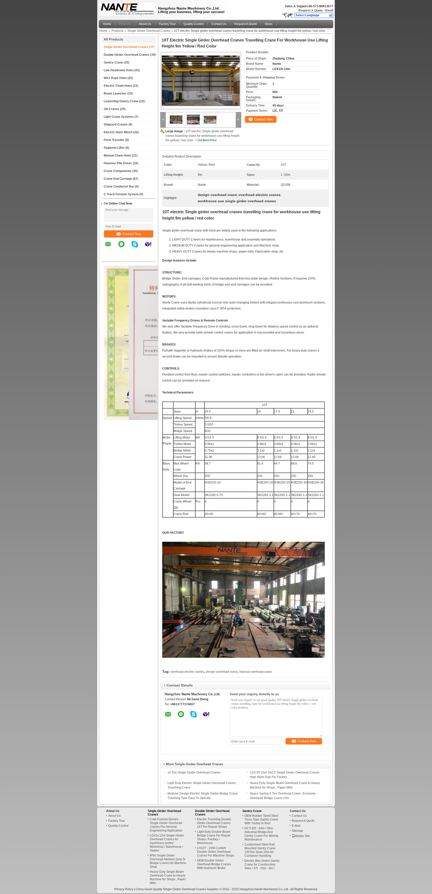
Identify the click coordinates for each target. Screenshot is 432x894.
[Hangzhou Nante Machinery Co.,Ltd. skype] (138, 247)
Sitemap (297, 830)
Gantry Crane (113, 62)
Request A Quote (310, 10)
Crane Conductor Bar (119, 186)
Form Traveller (114, 140)
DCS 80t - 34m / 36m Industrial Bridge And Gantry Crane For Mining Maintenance (261, 833)
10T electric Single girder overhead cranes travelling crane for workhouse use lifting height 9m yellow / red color (202, 136)
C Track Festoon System (121, 194)
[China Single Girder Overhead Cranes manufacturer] (126, 9)
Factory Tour (167, 24)
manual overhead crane (256, 672)
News (268, 24)
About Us (145, 24)
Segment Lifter (114, 148)
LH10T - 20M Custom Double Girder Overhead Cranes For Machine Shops (215, 851)
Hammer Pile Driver (118, 163)
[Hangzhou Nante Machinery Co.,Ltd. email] (111, 247)
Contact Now (131, 234)
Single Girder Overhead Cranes (149, 30)
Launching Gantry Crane (121, 101)
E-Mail (296, 826)
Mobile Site (302, 836)
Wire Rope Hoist (115, 78)
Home (107, 24)
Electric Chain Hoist (118, 86)
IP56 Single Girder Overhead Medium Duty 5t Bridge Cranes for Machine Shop (168, 861)
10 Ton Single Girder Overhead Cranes (194, 772)
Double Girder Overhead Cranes (127, 54)
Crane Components (118, 171)
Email (329, 10)
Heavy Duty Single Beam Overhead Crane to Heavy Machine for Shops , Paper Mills (168, 877)
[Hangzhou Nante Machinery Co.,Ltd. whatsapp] (124, 247)
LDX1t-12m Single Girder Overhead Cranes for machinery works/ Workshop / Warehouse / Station (167, 843)
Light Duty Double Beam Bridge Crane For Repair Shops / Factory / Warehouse (213, 837)
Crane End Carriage (118, 178)
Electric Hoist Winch (118, 132)
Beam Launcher (115, 93)
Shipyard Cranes (116, 124)
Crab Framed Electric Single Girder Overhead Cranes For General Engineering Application (166, 825)
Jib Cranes (111, 109)
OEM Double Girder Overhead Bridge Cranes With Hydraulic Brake (214, 864)
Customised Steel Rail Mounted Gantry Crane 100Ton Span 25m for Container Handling (260, 850)
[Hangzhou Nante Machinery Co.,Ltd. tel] (108, 257)
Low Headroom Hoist (119, 70)
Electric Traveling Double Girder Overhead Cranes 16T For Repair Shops (214, 823)
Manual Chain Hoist (117, 155)
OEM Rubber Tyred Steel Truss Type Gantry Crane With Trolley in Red (261, 819)
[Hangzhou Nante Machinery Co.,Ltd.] (331, 15)
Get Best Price (207, 140)
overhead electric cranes (187, 672)
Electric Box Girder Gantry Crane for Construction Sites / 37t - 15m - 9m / (262, 864)
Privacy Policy (123, 889)
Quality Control (194, 24)
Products (125, 24)
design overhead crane (222, 672)
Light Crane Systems (119, 116)
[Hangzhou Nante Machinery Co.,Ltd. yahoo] (151, 247)
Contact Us (219, 24)
